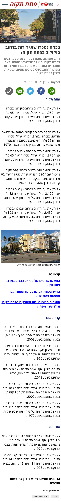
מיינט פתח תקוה (41, 496)
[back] (58, 4)
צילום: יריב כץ (6, 41)
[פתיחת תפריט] (5, 4)
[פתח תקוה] (30, 7)
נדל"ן (55, 496)
